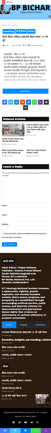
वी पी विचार (21, 31)
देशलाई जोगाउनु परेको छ (12, 388)
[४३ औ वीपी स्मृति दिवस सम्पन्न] (42, 399)
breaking (14, 25)
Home (6, 25)
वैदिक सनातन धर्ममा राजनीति (15, 2)
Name (5, 206)
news (6, 45)
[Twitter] (10, 102)
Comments (40, 325)
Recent (9, 325)
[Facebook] (4, 102)
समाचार (31, 31)
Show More (25, 91)
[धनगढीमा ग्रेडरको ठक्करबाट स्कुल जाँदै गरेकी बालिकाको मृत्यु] (13, 130)
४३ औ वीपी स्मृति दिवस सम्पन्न (14, 395)
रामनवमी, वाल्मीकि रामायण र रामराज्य (16, 355)
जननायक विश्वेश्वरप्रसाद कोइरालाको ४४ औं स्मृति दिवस (24, 332)
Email (5, 215)
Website (5, 224)
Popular (23, 325)
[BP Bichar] (25, 9)
